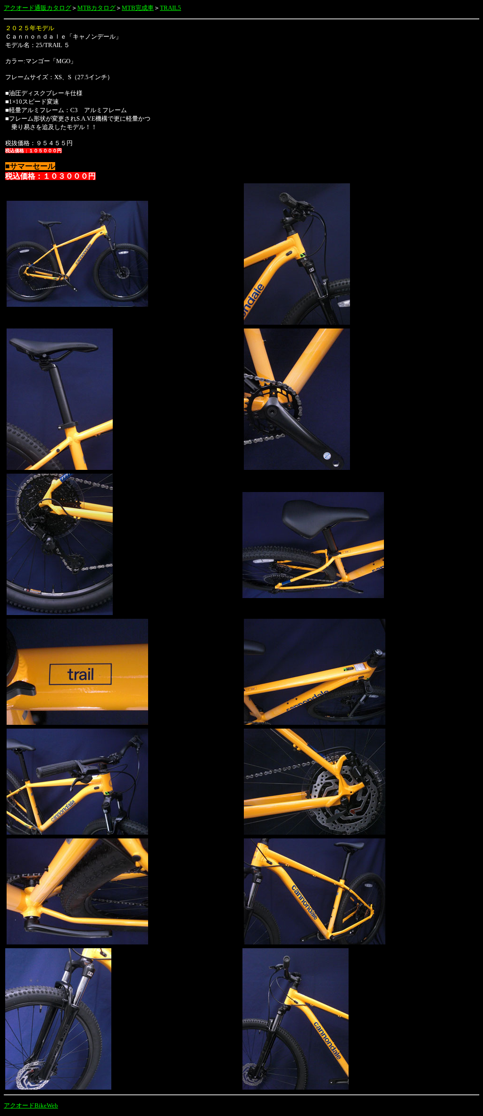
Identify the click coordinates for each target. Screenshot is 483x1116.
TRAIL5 (170, 7)
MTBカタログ (96, 7)
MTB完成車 (138, 7)
